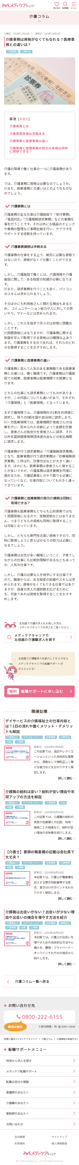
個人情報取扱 (59, 1143)
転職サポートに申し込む (36, 691)
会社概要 (20, 1137)
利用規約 (20, 1143)
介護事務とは (19, 126)
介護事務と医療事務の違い (29, 140)
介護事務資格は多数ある (27, 133)
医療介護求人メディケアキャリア (20, 1038)
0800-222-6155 (42, 1016)
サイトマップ (59, 1137)
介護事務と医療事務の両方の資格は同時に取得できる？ (39, 149)
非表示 (24, 119)
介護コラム (46, 1038)
